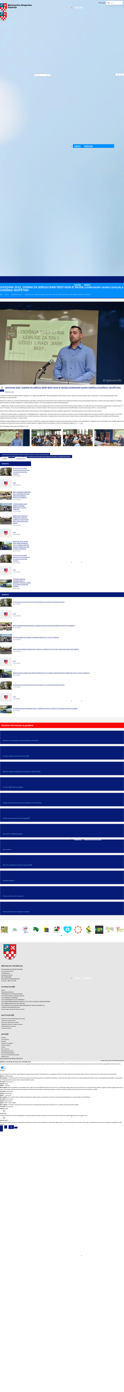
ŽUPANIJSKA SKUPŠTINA (89, 430)
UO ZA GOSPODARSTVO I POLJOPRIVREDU (93, 443)
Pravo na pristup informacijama (10, 1054)
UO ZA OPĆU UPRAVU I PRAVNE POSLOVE (93, 436)
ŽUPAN (85, 426)
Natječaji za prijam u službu (90, 707)
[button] (61, 935)
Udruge (86, 1015)
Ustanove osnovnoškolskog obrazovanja (13, 1018)
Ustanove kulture (6, 1028)
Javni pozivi (87, 710)
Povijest (3, 1041)
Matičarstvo (87, 1005)
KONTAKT (88, 1255)
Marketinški (4, 1120)
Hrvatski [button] (102, 3)
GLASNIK (88, 562)
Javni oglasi (87, 714)
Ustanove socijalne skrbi (8, 1020)
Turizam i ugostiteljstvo (88, 994)
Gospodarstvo (87, 987)
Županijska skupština (7, 992)
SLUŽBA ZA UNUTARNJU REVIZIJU (91, 456)
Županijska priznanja (7, 1051)
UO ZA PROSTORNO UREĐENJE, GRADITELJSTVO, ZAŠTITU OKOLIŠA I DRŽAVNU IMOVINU (103, 446)
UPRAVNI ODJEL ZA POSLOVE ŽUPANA (92, 433)
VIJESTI (87, 285)
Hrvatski (111, 2)
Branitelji (86, 981)
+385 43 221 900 (11, 981)
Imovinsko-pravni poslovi (90, 1001)
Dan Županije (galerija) (7, 1052)
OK (11, 1127)
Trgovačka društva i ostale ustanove (12, 1024)
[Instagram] (119, 74)
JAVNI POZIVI (90, 701)
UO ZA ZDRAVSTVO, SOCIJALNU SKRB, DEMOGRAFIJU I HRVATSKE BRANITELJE (101, 453)
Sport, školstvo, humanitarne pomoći (92, 1011)
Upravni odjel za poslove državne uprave (13, 1009)
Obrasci (88, 978)
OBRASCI (86, 849)
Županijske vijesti (16, 294)
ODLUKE (86, 845)
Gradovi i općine (5, 1045)
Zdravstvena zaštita (88, 1018)
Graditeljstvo (87, 998)
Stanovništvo (5, 1039)
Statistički (3, 1113)
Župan (3, 990)
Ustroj (87, 423)
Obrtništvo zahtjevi (87, 991)
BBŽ (1, 294)
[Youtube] (122, 74)
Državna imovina (88, 984)
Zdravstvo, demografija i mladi (91, 1022)
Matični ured (5, 1056)
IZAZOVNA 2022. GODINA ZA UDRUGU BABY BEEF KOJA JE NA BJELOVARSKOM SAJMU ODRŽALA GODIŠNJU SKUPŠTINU (63, 387)
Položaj (3, 1037)
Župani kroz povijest (7, 1043)
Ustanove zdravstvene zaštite (10, 1022)
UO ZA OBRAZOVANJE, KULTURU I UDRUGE (93, 450)
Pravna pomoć (87, 1008)
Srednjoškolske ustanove (8, 1026)
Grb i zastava (5, 1049)
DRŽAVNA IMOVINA (92, 839)
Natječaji (86, 703)
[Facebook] (117, 74)
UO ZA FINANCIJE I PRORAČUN (90, 440)
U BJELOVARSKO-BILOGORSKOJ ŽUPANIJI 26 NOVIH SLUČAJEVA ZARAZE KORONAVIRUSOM (25, 454)
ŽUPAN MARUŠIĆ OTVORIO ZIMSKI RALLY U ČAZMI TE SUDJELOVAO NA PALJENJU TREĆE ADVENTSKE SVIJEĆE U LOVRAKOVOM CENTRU (36, 456)
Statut (3, 1047)
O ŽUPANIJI (89, 1116)
